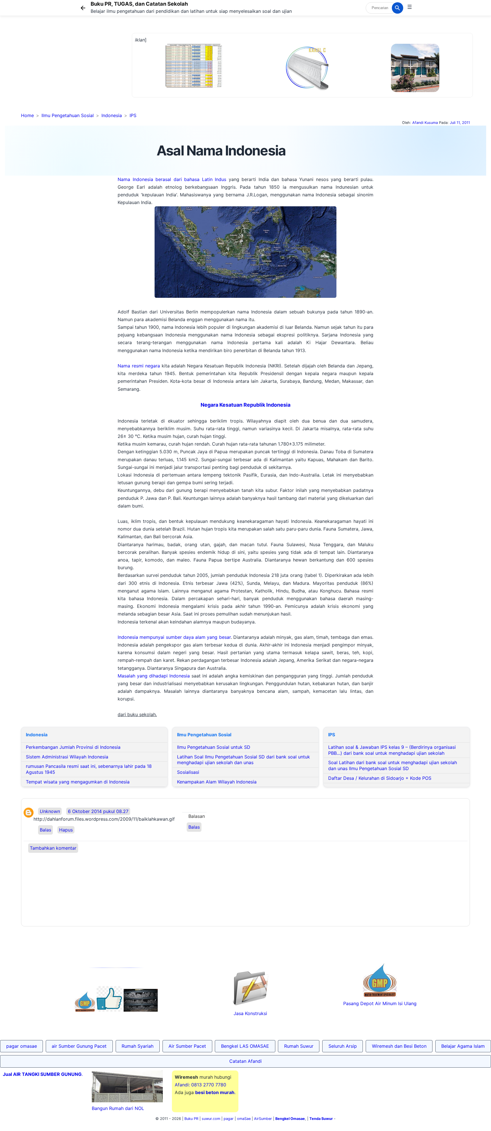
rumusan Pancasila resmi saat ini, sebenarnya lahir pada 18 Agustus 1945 (89, 769)
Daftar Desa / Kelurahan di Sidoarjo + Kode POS (379, 778)
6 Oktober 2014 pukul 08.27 (98, 811)
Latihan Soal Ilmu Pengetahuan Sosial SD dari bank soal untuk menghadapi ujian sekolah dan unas (243, 760)
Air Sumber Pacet (187, 1046)
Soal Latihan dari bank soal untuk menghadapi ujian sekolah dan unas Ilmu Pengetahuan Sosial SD (392, 765)
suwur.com (211, 1119)
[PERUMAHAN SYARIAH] (109, 1010)
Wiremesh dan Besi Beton (399, 1046)
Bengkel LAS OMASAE (245, 1046)
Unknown (50, 811)
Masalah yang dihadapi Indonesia (154, 676)
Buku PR (191, 1119)
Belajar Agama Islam (463, 1046)
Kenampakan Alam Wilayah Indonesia (217, 782)
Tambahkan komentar (53, 848)
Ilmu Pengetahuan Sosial (67, 115)
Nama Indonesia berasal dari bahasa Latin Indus (172, 179)
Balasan (196, 816)
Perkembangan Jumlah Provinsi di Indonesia (73, 747)
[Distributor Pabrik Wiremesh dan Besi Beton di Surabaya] (141, 1010)
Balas (45, 830)
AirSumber (263, 1119)
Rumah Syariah (137, 1046)
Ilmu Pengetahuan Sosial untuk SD (213, 747)
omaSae (244, 1119)
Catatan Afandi (245, 1061)
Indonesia (111, 115)
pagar (229, 1119)
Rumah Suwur (298, 1046)
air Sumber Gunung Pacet (79, 1046)
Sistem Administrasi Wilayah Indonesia (67, 757)
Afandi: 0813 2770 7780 (200, 1085)
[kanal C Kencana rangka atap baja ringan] (306, 89)
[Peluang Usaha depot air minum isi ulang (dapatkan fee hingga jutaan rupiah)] (85, 1010)
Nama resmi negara (139, 366)
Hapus (66, 830)
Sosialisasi (188, 772)
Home (27, 115)
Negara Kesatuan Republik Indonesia (245, 405)
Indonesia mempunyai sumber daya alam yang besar (174, 637)
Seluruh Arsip (342, 1046)
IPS (133, 115)
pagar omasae (21, 1046)
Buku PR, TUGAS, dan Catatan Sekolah (139, 4)
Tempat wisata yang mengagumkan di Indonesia (78, 782)
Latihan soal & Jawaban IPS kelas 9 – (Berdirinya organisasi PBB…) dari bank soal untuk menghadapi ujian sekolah (392, 750)
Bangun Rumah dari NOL (118, 1108)
